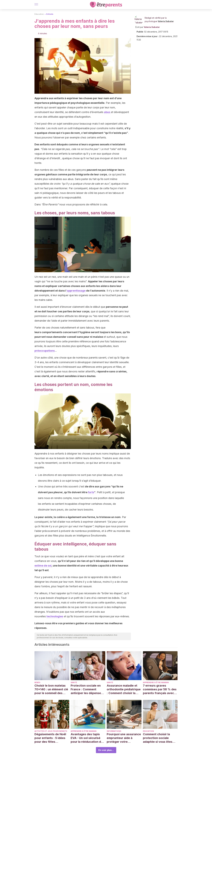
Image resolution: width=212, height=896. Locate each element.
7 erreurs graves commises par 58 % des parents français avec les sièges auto (160, 689)
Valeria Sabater (166, 21)
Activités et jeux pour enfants (50, 731)
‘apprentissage (76, 290)
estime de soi (42, 565)
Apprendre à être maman (156, 682)
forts (91, 492)
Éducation (39, 14)
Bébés (37, 682)
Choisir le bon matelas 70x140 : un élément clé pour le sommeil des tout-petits (51, 689)
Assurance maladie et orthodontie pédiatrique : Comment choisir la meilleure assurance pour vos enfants (124, 689)
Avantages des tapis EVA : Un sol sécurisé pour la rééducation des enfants (87, 738)
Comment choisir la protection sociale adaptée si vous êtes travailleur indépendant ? (159, 738)
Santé (74, 682)
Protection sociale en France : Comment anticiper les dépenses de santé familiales (87, 689)
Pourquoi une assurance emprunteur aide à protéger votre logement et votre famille (124, 738)
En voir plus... (106, 750)
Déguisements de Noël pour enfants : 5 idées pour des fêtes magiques (50, 738)
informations (114, 731)
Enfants (49, 14)
